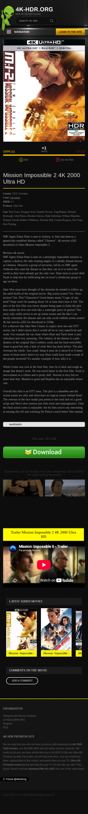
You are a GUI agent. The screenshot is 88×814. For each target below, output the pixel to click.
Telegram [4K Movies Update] (19, 715)
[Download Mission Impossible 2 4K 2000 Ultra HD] (44, 458)
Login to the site (70, 32)
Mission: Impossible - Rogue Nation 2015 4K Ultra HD (21, 654)
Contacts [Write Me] (14, 719)
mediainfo (15, 424)
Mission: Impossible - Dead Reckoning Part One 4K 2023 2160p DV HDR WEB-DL (56, 654)
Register (7, 723)
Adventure (15, 197)
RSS (5, 727)
